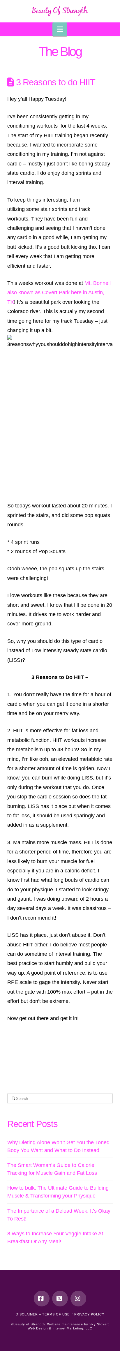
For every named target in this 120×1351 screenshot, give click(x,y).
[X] (60, 1298)
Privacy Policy (89, 1314)
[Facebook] (42, 1298)
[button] (59, 29)
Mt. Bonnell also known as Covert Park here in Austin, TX (59, 292)
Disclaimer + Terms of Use (43, 1314)
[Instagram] (78, 1298)
